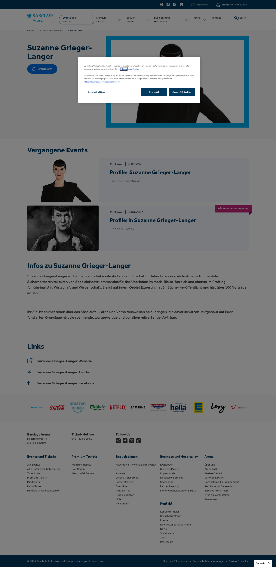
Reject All (154, 92)
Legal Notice (133, 69)
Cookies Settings (96, 92)
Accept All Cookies (182, 92)
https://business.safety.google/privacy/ (102, 81)
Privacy (123, 69)
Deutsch (260, 563)
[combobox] (263, 563)
